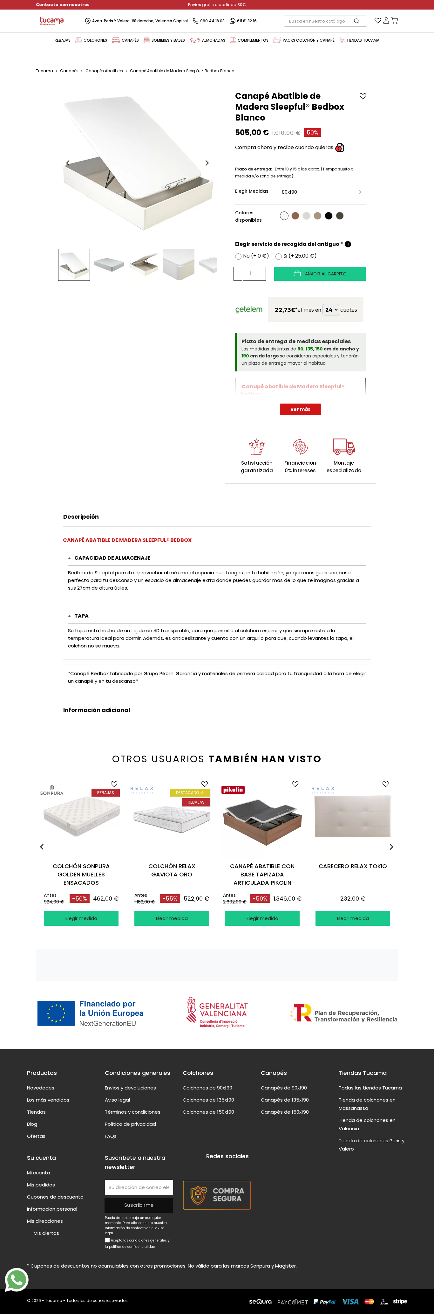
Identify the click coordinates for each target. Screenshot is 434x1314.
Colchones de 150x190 (208, 1112)
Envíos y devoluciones (130, 1087)
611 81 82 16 (247, 21)
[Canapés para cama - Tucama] (116, 40)
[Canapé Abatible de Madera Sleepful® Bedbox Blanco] (284, 216)
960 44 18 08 (212, 21)
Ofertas (36, 1136)
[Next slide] (207, 163)
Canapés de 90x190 (284, 1087)
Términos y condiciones (132, 1112)
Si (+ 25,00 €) (300, 256)
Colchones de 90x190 (207, 1087)
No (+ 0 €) (256, 256)
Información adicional (96, 710)
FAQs (111, 1136)
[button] (74, 265)
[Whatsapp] (17, 1280)
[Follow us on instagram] (234, 1168)
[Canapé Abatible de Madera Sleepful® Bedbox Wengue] (340, 216)
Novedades (40, 1087)
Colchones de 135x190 (208, 1099)
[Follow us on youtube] (222, 1168)
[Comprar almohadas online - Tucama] (195, 40)
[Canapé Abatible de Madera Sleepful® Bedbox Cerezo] (295, 216)
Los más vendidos (48, 1099)
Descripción (81, 517)
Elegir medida (81, 918)
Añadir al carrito (325, 274)
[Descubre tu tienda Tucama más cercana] (342, 40)
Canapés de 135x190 (285, 1099)
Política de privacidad (130, 1124)
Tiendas (36, 1112)
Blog (32, 1124)
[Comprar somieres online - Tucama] (147, 40)
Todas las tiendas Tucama (370, 1087)
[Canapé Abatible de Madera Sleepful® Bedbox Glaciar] (306, 216)
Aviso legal (117, 1099)
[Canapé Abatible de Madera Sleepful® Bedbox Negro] (329, 216)
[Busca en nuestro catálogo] (359, 21)
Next (393, 847)
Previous (42, 847)
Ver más (300, 409)
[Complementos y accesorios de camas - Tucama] (233, 40)
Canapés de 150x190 (285, 1112)
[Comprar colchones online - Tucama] (78, 40)
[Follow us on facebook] (210, 1168)
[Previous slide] (68, 163)
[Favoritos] (378, 22)
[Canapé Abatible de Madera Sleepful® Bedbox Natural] (318, 216)
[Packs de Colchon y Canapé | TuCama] (277, 40)
